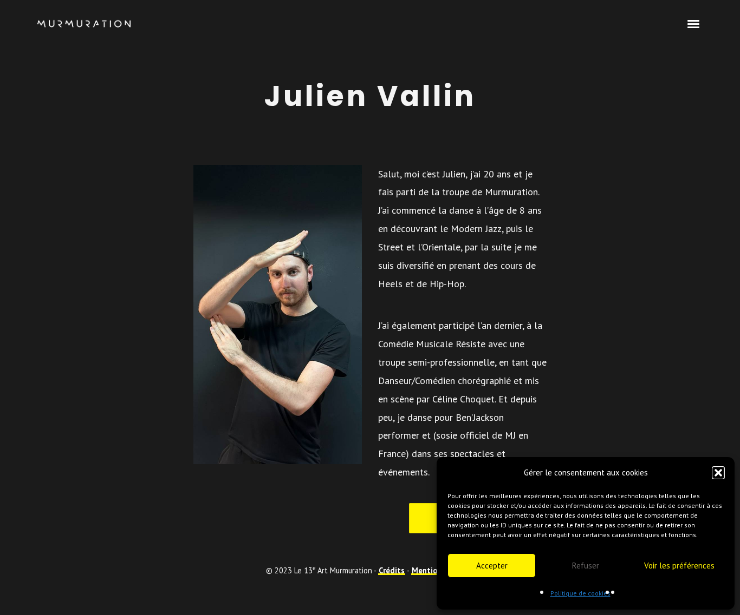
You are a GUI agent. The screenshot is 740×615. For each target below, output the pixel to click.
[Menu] (694, 23)
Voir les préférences (679, 565)
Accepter (492, 565)
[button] (718, 472)
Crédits (392, 570)
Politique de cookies (580, 593)
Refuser (585, 565)
